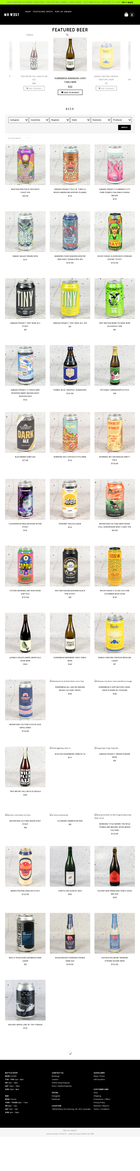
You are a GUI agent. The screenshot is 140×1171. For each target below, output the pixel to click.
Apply (124, 127)
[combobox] (18, 138)
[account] (132, 14)
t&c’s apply (127, 2)
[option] (70, 65)
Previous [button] (8, 67)
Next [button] (132, 67)
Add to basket (35, 88)
